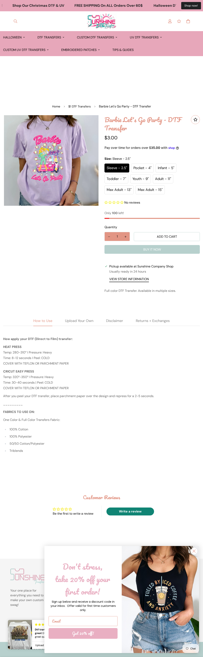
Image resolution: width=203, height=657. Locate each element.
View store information (129, 279)
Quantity (110, 227)
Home (56, 106)
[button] (114, 202)
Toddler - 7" (116, 178)
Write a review (130, 511)
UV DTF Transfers (144, 37)
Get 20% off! (83, 633)
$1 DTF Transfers (79, 106)
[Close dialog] (194, 551)
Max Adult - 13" (119, 189)
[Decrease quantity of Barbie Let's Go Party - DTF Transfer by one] (109, 236)
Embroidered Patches (79, 50)
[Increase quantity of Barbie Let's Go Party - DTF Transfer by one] (125, 236)
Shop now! (191, 5)
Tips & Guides (123, 50)
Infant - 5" (166, 168)
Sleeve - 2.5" (117, 168)
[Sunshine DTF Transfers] (101, 21)
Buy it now (152, 249)
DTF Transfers (49, 37)
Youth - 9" (140, 178)
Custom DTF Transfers (95, 37)
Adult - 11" (163, 178)
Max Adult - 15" (150, 189)
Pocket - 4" (142, 168)
